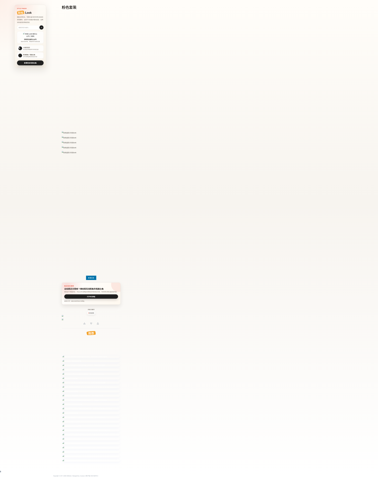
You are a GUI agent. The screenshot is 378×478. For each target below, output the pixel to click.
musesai (82, 476)
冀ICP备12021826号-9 (91, 476)
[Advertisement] (69, 41)
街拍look (69, 476)
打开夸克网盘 (91, 297)
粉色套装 (91, 313)
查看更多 (91, 278)
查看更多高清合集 (30, 63)
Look (25, 13)
